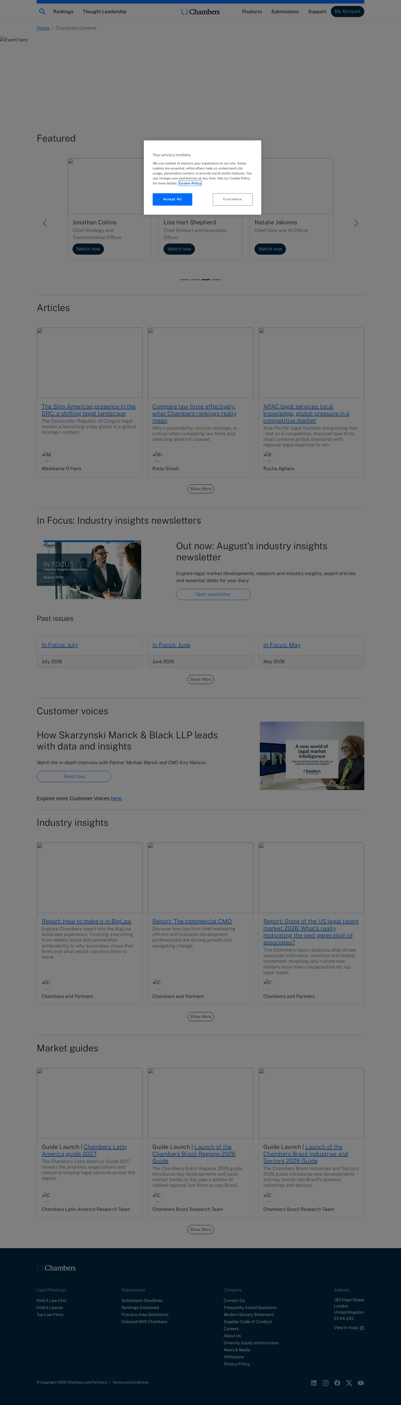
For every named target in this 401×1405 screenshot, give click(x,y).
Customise (232, 199)
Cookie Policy (190, 183)
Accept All (172, 199)
